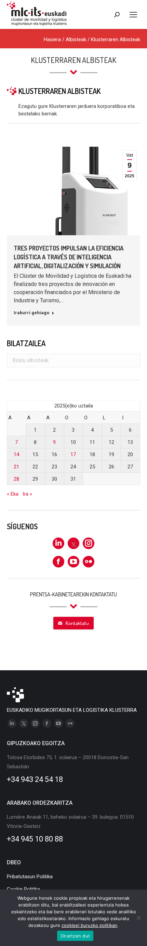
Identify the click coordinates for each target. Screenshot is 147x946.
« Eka (12, 494)
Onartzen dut (75, 936)
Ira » (27, 494)
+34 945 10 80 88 (35, 839)
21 (16, 467)
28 (16, 479)
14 (16, 454)
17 (73, 454)
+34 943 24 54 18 (35, 779)
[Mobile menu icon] (133, 14)
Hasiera (52, 39)
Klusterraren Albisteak (115, 39)
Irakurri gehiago (31, 312)
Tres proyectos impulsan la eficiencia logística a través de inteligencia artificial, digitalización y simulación (68, 257)
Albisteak (76, 39)
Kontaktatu (77, 623)
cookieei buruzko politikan (89, 925)
